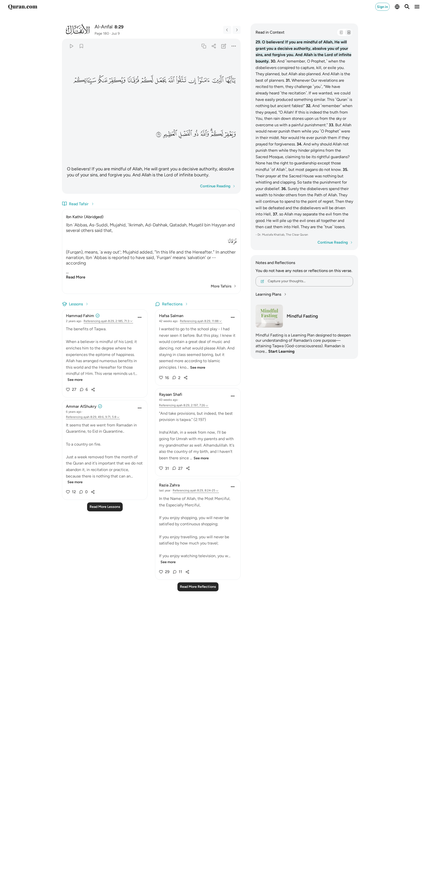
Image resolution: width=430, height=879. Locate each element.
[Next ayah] (237, 30)
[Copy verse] (203, 46)
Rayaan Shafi (170, 394)
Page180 (102, 33)
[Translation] (348, 32)
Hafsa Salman (171, 315)
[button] (230, 80)
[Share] (213, 46)
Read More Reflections (198, 587)
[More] (233, 46)
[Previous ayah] (227, 30)
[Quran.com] (22, 6)
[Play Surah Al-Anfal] (71, 46)
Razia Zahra (169, 485)
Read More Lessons (105, 507)
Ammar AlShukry (81, 406)
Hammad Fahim (80, 315)
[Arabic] (341, 32)
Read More (75, 277)
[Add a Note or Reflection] (223, 46)
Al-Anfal (103, 27)
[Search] (407, 7)
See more (75, 380)
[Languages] (397, 7)
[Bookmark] (81, 46)
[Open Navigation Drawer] (417, 7)
